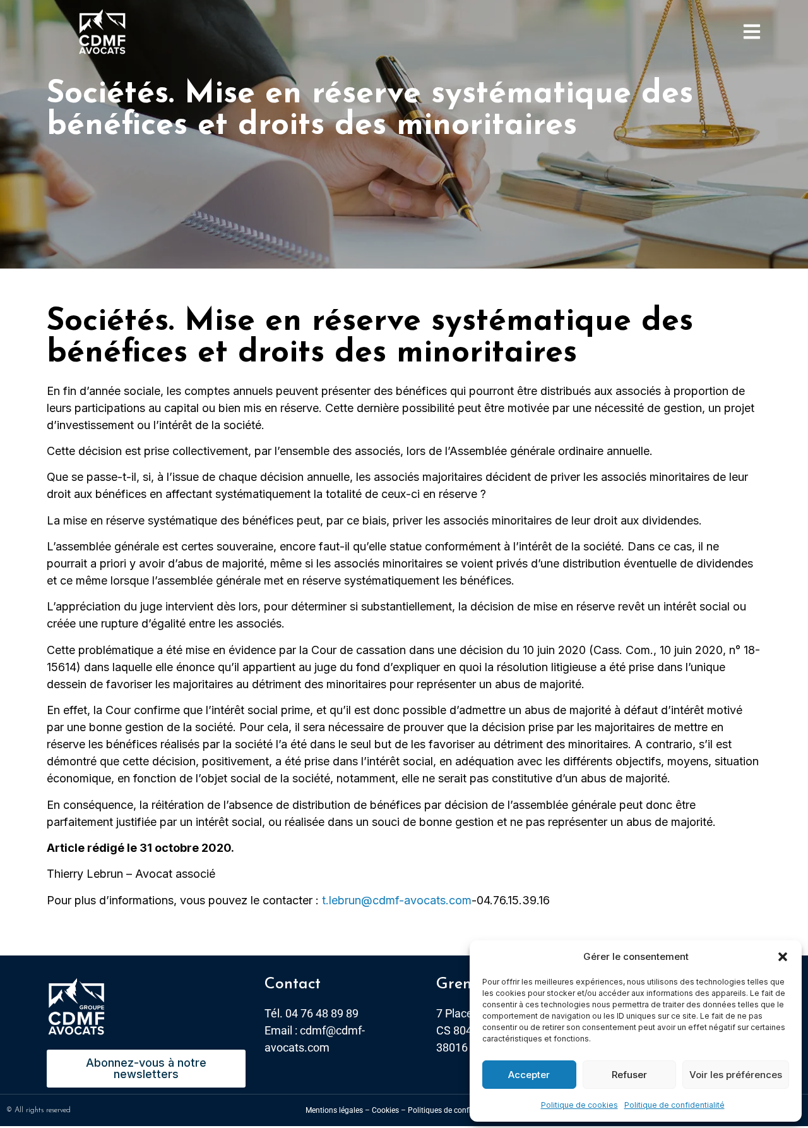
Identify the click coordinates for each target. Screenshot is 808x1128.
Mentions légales (334, 1110)
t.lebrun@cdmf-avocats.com (397, 900)
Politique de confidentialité (674, 1105)
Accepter (529, 1075)
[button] (782, 956)
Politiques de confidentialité (455, 1110)
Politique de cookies (579, 1105)
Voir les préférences (735, 1075)
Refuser (629, 1075)
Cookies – (389, 1110)
